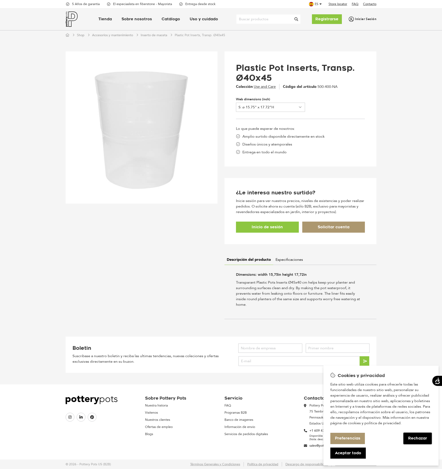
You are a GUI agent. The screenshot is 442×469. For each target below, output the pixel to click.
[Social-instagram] (70, 417)
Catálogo (171, 19)
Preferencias (347, 438)
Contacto (369, 4)
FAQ (355, 4)
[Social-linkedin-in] (81, 417)
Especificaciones (289, 259)
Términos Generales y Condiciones (215, 464)
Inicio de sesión (267, 227)
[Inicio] (68, 35)
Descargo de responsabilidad (306, 464)
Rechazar (417, 438)
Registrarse (326, 19)
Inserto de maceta (154, 35)
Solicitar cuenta (333, 227)
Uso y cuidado (204, 19)
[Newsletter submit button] (364, 361)
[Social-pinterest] (92, 417)
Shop (80, 35)
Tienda (105, 19)
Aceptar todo (348, 453)
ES (316, 4)
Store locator (338, 4)
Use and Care (265, 86)
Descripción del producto (249, 259)
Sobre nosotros (137, 19)
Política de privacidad (262, 464)
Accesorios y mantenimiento (112, 35)
